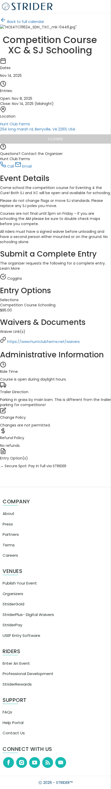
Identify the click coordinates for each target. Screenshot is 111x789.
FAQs (7, 717)
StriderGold (13, 609)
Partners (11, 539)
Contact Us (14, 738)
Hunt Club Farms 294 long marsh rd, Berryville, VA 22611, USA (40, 126)
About (8, 518)
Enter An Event (16, 668)
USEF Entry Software (21, 640)
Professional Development (28, 678)
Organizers (13, 599)
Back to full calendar (28, 21)
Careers (10, 560)
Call (13, 166)
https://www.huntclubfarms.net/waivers (47, 346)
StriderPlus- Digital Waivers (28, 619)
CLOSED (57, 139)
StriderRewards (17, 689)
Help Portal (13, 727)
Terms (9, 550)
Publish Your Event (20, 588)
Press (8, 529)
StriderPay (12, 630)
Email (30, 166)
